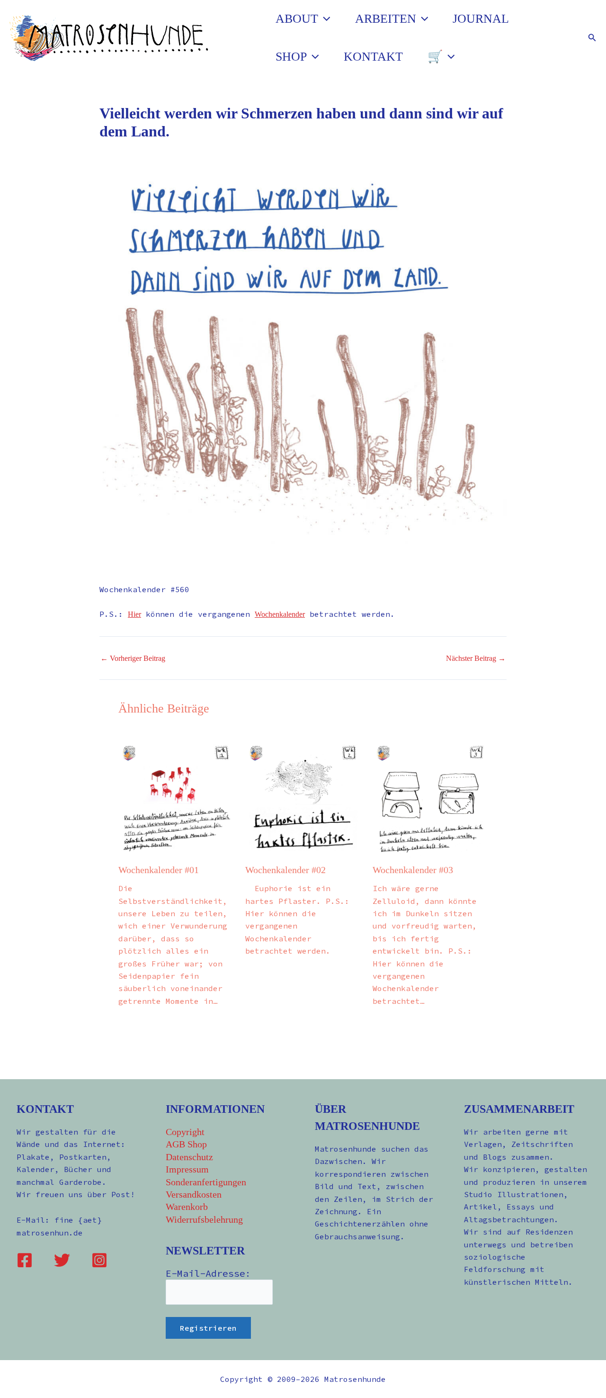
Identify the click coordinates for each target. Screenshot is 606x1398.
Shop (291, 56)
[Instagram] (99, 1260)
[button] (324, 19)
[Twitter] (62, 1260)
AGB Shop (186, 1144)
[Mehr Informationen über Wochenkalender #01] (175, 799)
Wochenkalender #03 (413, 870)
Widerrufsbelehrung (204, 1219)
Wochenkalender (280, 614)
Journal (481, 19)
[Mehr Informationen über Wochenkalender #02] (302, 799)
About (297, 19)
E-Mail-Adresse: (208, 1273)
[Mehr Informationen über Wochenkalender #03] (430, 799)
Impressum (187, 1169)
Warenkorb (187, 1206)
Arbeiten (385, 19)
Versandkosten (194, 1194)
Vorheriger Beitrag (132, 658)
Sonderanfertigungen (206, 1182)
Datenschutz (189, 1157)
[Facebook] (25, 1260)
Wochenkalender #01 (158, 870)
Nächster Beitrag (476, 658)
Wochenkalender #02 (285, 870)
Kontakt (373, 56)
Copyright (185, 1132)
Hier (134, 614)
